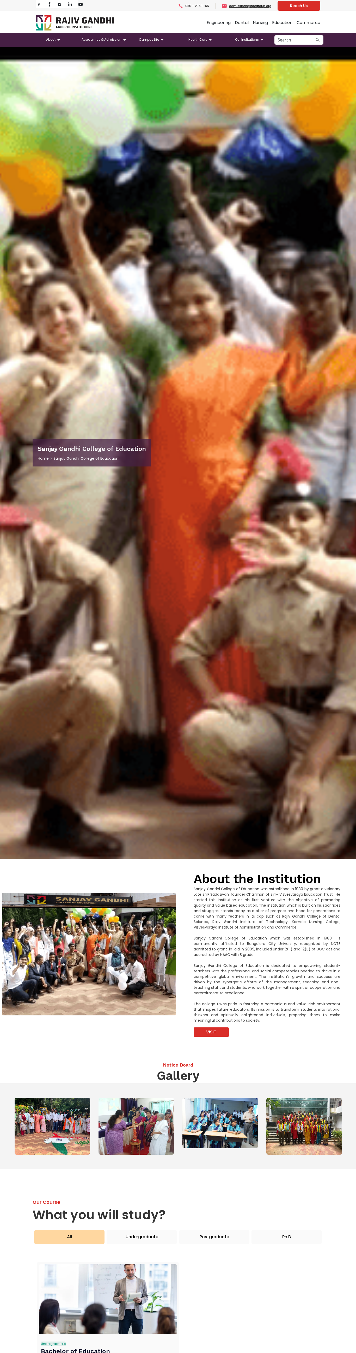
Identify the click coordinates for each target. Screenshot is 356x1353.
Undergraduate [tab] (142, 1237)
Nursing (260, 23)
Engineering (219, 23)
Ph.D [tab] (286, 1237)
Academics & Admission (101, 39)
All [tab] (69, 1237)
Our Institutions (247, 39)
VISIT (211, 1032)
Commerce (308, 23)
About (51, 39)
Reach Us (299, 5)
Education (282, 23)
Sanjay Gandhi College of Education (86, 458)
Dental (242, 23)
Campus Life (149, 39)
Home (43, 458)
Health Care (197, 39)
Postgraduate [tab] (214, 1237)
